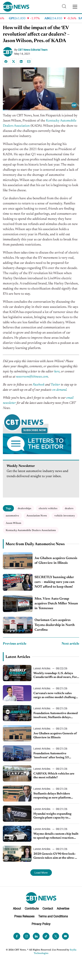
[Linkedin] (21, 61)
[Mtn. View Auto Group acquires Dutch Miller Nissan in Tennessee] (18, 603)
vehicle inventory (64, 515)
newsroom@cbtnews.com (32, 376)
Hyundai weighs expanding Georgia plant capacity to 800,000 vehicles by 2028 (52, 816)
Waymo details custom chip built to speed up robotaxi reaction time (55, 836)
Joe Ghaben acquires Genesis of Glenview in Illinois (56, 561)
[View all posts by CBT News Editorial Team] (8, 52)
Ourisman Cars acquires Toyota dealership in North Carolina (55, 624)
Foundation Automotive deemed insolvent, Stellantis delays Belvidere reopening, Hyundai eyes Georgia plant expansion (55, 715)
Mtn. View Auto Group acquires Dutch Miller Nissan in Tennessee (56, 603)
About (17, 908)
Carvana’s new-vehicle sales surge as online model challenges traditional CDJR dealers (56, 695)
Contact (48, 908)
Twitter (55, 384)
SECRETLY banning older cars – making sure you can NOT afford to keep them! (55, 582)
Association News (37, 515)
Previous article (14, 644)
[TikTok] (46, 936)
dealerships (24, 508)
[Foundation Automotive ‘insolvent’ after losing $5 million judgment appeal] (17, 753)
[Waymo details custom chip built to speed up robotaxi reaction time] (17, 834)
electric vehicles (48, 508)
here (57, 371)
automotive (12, 515)
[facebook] (16, 936)
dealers (69, 508)
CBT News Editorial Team (32, 49)
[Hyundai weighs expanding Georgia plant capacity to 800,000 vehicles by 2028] (17, 814)
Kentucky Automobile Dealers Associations (31, 530)
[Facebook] (6, 61)
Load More (41, 872)
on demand (59, 390)
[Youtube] (65, 936)
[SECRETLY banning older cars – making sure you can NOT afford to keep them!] (18, 582)
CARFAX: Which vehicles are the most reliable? (53, 775)
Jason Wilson (13, 523)
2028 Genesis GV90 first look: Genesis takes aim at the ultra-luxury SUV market (54, 856)
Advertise (63, 908)
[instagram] (26, 936)
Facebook (38, 384)
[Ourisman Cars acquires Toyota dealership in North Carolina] (18, 625)
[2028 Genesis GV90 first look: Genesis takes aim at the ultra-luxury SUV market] (17, 854)
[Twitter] (55, 936)
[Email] (29, 61)
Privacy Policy (41, 924)
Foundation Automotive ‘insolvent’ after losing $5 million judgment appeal (51, 756)
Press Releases (24, 916)
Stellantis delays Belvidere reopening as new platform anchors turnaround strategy (53, 796)
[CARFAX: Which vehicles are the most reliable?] (17, 773)
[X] (13, 61)
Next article (70, 644)
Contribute (32, 908)
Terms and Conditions (53, 916)
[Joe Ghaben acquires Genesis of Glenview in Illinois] (18, 560)
